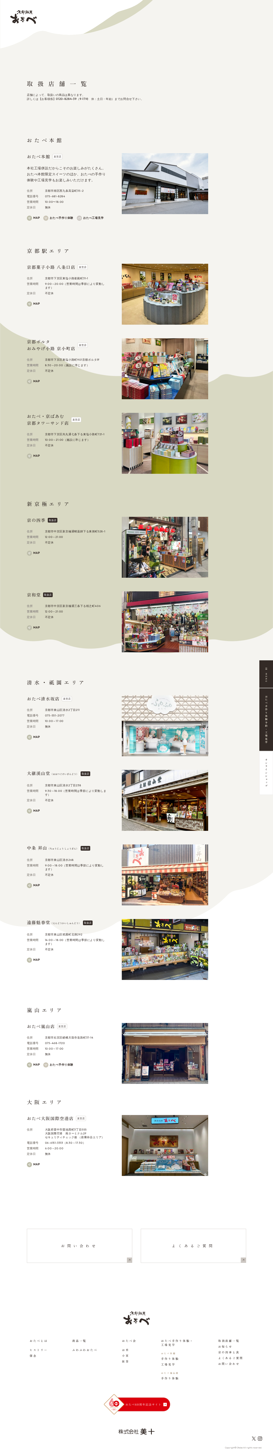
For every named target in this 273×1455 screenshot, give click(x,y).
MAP (36, 217)
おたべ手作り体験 (61, 217)
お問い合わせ (79, 1245)
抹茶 (125, 1361)
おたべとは (39, 1341)
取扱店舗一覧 (229, 1341)
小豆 (125, 1356)
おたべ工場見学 (93, 217)
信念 (33, 1356)
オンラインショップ (266, 773)
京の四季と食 (229, 1352)
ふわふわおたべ (84, 1350)
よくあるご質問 (193, 1245)
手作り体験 (170, 1359)
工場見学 (168, 1364)
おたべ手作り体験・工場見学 (177, 1343)
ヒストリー (39, 1350)
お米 (125, 1350)
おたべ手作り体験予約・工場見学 (266, 719)
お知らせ (225, 1346)
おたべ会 (129, 1341)
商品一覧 (79, 1341)
